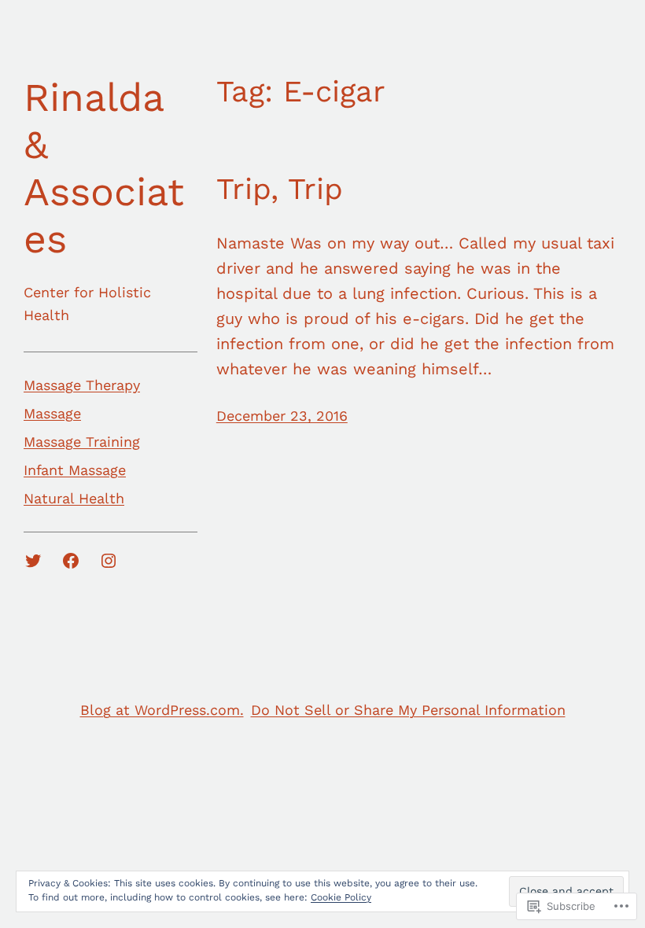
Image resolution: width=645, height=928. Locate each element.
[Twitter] (33, 560)
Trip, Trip (279, 188)
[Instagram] (108, 560)
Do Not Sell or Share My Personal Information (408, 710)
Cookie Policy (341, 897)
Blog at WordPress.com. (162, 710)
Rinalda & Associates (104, 168)
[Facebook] (70, 560)
